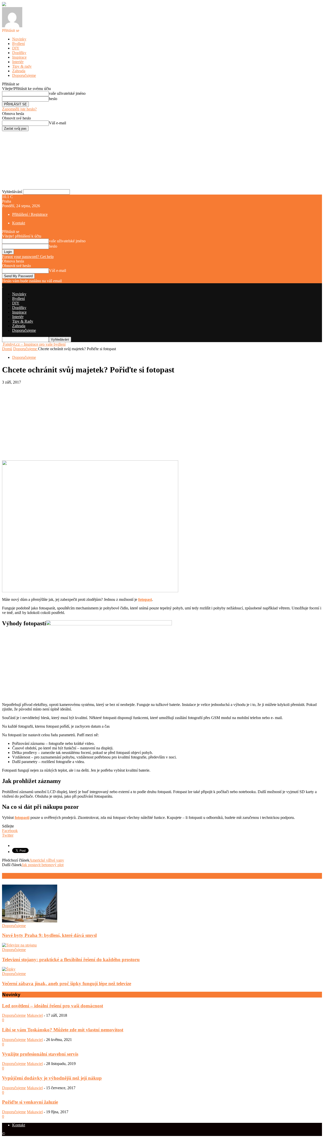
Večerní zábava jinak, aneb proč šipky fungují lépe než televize (66, 983)
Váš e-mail (57, 123)
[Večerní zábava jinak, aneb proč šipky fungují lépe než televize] (8, 969)
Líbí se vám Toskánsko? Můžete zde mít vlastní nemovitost (62, 1029)
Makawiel (35, 1015)
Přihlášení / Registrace (30, 214)
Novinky (19, 39)
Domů (7, 349)
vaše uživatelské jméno (67, 93)
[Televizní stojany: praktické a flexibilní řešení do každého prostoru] (19, 945)
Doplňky (19, 53)
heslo (53, 99)
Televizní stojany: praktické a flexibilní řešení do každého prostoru (71, 959)
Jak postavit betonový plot (43, 865)
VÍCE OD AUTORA (65, 876)
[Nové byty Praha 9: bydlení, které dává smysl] (29, 921)
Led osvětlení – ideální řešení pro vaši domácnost (52, 1005)
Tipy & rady (22, 66)
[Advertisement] (162, 422)
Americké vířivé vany (46, 860)
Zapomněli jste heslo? (19, 109)
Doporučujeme (24, 75)
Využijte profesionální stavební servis (40, 1054)
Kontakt (18, 223)
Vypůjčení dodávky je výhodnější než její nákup (52, 1078)
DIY (15, 48)
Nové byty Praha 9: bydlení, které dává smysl (49, 935)
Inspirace (19, 57)
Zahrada (18, 71)
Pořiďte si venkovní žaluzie (30, 1102)
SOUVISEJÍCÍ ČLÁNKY (24, 876)
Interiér (18, 62)
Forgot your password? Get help (28, 256)
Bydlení (18, 43)
